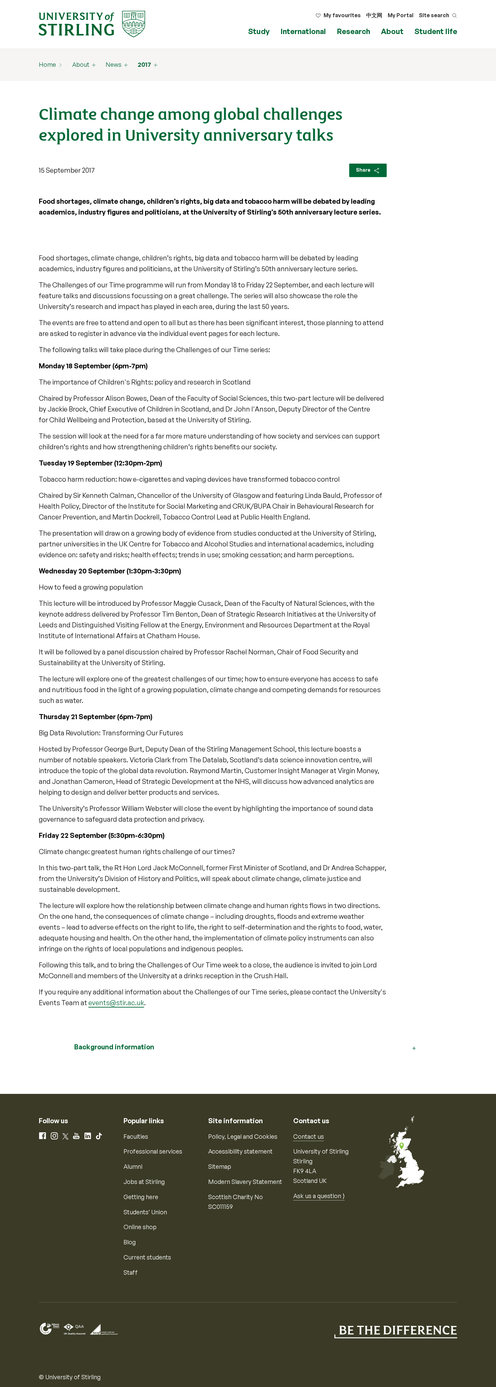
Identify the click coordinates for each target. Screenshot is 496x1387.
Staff (130, 1272)
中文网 (374, 15)
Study (259, 31)
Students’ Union (145, 1212)
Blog (129, 1242)
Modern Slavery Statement (245, 1181)
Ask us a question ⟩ (319, 1195)
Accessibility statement (240, 1151)
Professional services (152, 1151)
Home (47, 64)
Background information (114, 1047)
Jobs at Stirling (144, 1181)
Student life (435, 31)
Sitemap (219, 1166)
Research (353, 31)
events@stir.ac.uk (116, 1002)
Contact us (308, 1136)
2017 (144, 64)
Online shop (140, 1226)
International (303, 31)
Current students (147, 1257)
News (113, 64)
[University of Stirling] (92, 23)
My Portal (400, 15)
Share (363, 170)
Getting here (140, 1196)
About (392, 31)
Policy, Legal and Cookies (242, 1136)
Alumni (132, 1166)
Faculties (135, 1136)
